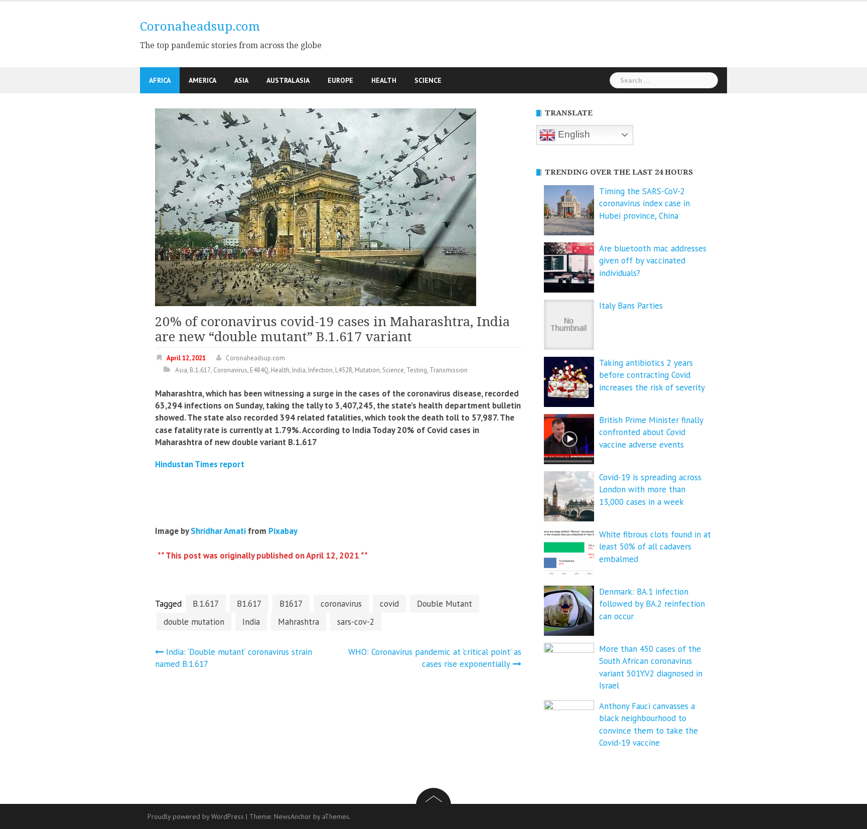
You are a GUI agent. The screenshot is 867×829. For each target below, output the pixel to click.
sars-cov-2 (355, 621)
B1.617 (249, 603)
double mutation (194, 621)
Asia (241, 80)
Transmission (448, 370)
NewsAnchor (292, 816)
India (299, 370)
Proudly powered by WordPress (196, 816)
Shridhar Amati (218, 530)
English (572, 134)
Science (428, 80)
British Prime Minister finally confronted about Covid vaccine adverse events (651, 432)
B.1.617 (200, 370)
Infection (320, 370)
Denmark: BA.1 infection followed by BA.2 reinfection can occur (652, 604)
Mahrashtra (298, 621)
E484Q (259, 370)
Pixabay (283, 530)
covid (389, 603)
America (202, 80)
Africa (160, 80)
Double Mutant (444, 603)
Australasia (288, 80)
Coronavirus (230, 370)
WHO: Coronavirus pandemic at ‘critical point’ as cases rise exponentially (434, 657)
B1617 (291, 603)
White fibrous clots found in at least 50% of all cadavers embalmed (655, 547)
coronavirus (341, 603)
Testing (416, 370)
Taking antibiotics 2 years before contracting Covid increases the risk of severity (652, 375)
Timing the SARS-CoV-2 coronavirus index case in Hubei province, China (644, 203)
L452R (343, 370)
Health (383, 80)
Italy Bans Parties (631, 305)
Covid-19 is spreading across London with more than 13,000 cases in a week (650, 489)
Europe (340, 80)
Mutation (367, 370)
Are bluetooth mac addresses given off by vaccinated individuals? (652, 261)
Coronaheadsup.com (200, 27)
